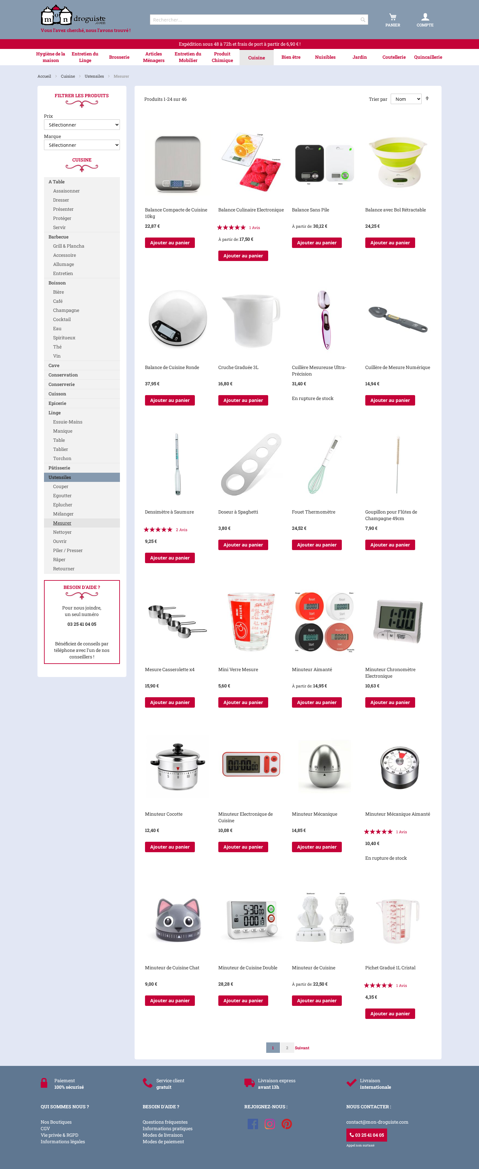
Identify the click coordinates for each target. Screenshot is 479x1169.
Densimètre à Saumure (169, 512)
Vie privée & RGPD (59, 1135)
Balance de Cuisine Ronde (172, 367)
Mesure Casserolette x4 (170, 669)
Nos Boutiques (56, 1122)
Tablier (60, 449)
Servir (59, 227)
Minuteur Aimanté (312, 669)
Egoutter (62, 495)
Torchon (62, 458)
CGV (45, 1128)
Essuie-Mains (67, 422)
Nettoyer (62, 532)
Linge (55, 412)
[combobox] (259, 19)
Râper (59, 559)
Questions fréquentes (165, 1122)
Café (58, 301)
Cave (54, 365)
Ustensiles (95, 76)
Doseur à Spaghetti (238, 512)
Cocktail (62, 319)
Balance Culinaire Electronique (251, 210)
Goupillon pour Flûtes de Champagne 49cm (391, 515)
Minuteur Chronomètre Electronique (390, 672)
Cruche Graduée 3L (238, 367)
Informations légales (63, 1141)
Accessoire (64, 255)
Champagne (66, 310)
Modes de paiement (163, 1141)
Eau (57, 328)
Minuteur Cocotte (163, 814)
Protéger (62, 218)
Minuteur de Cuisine (313, 967)
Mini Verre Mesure (238, 669)
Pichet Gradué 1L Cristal (390, 967)
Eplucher (62, 504)
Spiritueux (64, 337)
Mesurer (62, 523)
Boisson (57, 283)
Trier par (378, 99)
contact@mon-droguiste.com (377, 1122)
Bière (58, 292)
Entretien (63, 273)
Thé (57, 347)
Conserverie (62, 384)
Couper (60, 486)
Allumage (63, 264)
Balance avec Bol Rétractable (395, 210)
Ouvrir (60, 541)
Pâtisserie (59, 468)
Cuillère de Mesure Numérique (397, 367)
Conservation (63, 375)
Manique (62, 431)
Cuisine (68, 76)
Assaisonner (66, 191)
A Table (57, 181)
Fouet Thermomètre (313, 512)
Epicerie (57, 403)
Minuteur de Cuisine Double (247, 967)
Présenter (63, 209)
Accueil (44, 76)
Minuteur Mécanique (314, 814)
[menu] (239, 57)
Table (59, 440)
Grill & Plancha (68, 246)
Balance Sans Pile (310, 210)
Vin (57, 356)
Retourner (64, 568)
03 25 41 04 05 (369, 1135)
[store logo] (89, 14)
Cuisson (57, 394)
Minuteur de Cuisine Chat (172, 967)
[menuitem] (51, 57)
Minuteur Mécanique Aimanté (397, 814)
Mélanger (63, 514)
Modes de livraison (163, 1135)
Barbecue (58, 237)
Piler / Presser (68, 550)
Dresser (61, 200)
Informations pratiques (168, 1128)
